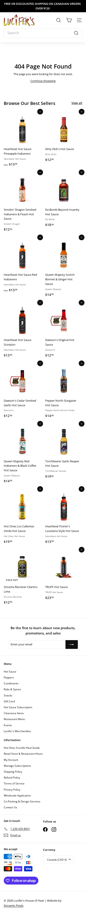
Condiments (11, 683)
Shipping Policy (13, 771)
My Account (11, 760)
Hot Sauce (10, 671)
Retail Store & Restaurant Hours (23, 754)
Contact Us (10, 807)
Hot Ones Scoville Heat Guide (22, 748)
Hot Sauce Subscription (18, 707)
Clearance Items (14, 713)
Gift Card (9, 701)
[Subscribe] (71, 644)
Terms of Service (14, 783)
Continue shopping (43, 81)
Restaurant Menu (14, 719)
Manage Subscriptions (17, 766)
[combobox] (43, 33)
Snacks (8, 695)
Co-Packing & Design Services (22, 801)
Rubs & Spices (12, 689)
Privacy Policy (12, 789)
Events (8, 725)
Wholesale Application (17, 795)
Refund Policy (12, 777)
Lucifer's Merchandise (17, 731)
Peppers (9, 677)
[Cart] (69, 20)
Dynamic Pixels (13, 906)
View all (76, 103)
